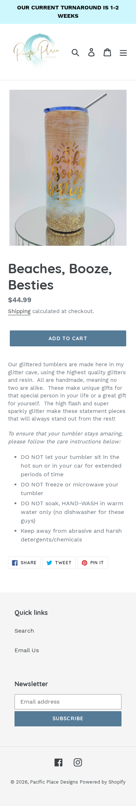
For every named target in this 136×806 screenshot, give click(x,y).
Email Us (27, 650)
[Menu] (123, 52)
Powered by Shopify (102, 782)
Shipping (19, 311)
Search (24, 630)
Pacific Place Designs (54, 782)
